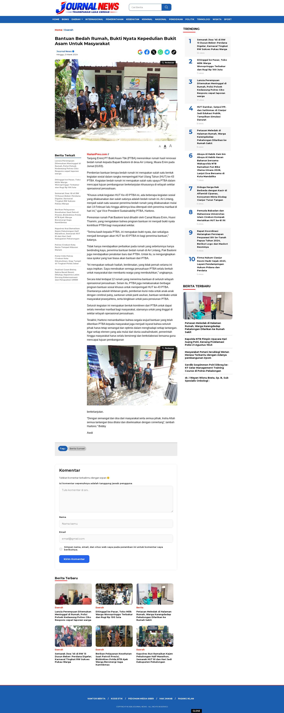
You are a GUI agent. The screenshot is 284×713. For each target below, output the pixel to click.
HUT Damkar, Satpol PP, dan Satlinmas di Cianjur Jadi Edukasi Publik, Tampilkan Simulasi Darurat (211, 113)
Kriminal (147, 19)
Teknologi (203, 19)
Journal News (64, 51)
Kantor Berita (96, 698)
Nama (62, 517)
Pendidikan (176, 19)
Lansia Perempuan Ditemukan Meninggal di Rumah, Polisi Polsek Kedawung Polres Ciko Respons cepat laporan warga (211, 88)
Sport (228, 19)
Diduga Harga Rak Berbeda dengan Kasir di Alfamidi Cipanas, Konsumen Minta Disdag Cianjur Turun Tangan (212, 193)
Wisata (217, 19)
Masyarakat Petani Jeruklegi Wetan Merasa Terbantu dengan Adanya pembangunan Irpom (207, 354)
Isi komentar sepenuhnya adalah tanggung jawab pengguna (95, 483)
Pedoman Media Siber (141, 698)
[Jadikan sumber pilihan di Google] (141, 54)
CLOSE (196, 711)
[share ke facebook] (147, 54)
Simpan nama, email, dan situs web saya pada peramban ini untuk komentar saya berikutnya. (113, 548)
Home (55, 19)
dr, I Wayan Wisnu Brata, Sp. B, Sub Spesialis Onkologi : (206, 379)
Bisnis (65, 19)
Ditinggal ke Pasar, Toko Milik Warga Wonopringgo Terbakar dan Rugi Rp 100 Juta (212, 65)
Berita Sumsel (77, 448)
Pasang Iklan (186, 698)
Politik (189, 19)
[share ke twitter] (154, 54)
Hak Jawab (165, 698)
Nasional (160, 19)
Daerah (76, 19)
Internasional (94, 19)
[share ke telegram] (168, 54)
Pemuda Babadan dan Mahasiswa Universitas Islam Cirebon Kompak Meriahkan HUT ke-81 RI (211, 215)
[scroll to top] (272, 708)
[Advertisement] (249, 81)
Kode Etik (117, 698)
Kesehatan (132, 19)
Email (62, 532)
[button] (160, 146)
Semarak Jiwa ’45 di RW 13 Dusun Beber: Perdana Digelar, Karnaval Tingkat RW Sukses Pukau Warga (212, 44)
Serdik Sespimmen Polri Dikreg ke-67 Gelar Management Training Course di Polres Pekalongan (206, 367)
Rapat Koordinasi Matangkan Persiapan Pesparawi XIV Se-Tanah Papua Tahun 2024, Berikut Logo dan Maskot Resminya (212, 239)
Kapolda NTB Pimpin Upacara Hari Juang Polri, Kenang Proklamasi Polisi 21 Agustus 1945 (206, 342)
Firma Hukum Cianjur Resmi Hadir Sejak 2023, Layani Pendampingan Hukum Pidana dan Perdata (211, 264)
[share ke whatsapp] (161, 54)
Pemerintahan (114, 19)
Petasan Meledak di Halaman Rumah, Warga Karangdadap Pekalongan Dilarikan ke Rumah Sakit (211, 137)
